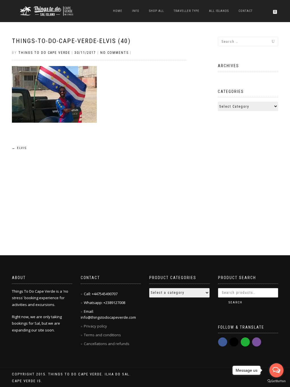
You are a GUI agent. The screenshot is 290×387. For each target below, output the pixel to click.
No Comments (114, 53)
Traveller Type (186, 11)
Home (117, 11)
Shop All (156, 11)
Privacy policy (96, 326)
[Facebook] (222, 341)
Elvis (19, 148)
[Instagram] (233, 341)
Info (135, 11)
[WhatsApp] (245, 341)
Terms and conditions (102, 334)
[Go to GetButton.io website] (276, 381)
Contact (245, 11)
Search (235, 302)
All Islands (219, 11)
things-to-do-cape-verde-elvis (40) (71, 40)
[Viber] (256, 341)
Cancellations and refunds (107, 343)
